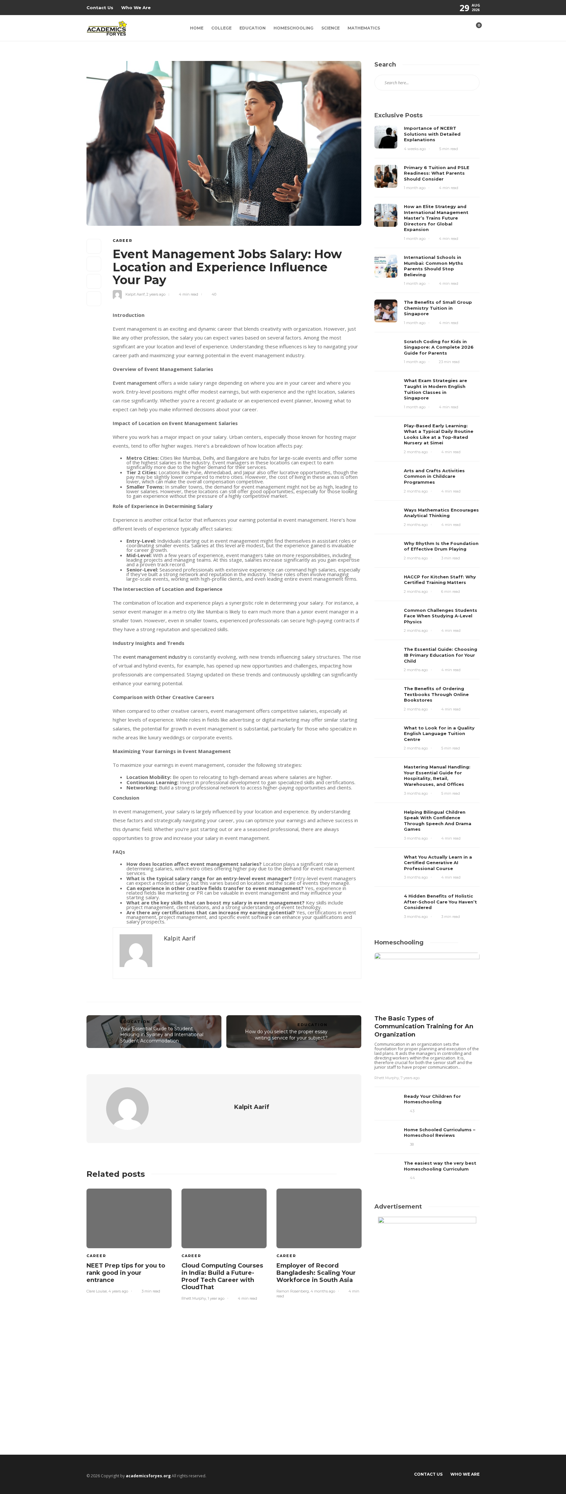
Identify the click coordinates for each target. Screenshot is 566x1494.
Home (196, 28)
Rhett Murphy (193, 1298)
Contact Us (99, 7)
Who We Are (136, 7)
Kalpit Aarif (135, 294)
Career (122, 240)
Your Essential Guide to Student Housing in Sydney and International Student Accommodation (161, 1035)
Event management (135, 382)
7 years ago (410, 1078)
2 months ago (416, 452)
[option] (129, 1240)
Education (252, 28)
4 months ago (323, 1291)
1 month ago (414, 187)
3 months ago (416, 793)
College (221, 28)
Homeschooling (293, 28)
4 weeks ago (415, 148)
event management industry (155, 656)
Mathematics (364, 28)
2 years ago (155, 294)
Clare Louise (96, 1291)
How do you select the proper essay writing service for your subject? (286, 1035)
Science (330, 28)
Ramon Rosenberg (292, 1291)
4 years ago (118, 1291)
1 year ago (216, 1298)
